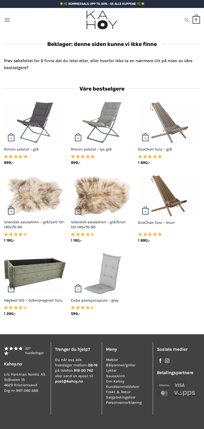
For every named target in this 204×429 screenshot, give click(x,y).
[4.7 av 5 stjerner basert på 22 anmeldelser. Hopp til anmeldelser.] (17, 236)
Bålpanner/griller (120, 365)
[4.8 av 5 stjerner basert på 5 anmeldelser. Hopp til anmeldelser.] (17, 158)
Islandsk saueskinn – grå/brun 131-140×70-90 (98, 224)
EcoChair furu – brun (156, 222)
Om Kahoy (115, 381)
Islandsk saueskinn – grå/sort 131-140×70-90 (34, 224)
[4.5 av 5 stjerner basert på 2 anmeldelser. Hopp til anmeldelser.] (17, 309)
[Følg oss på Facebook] (160, 361)
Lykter (111, 370)
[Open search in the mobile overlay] (187, 20)
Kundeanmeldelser (122, 386)
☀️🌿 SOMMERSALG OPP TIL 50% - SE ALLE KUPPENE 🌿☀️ (102, 4)
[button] (7, 19)
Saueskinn (115, 376)
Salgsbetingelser (120, 397)
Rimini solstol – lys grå (91, 149)
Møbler (112, 360)
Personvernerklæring (124, 402)
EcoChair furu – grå (155, 149)
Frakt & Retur (118, 392)
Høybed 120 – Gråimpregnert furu (33, 300)
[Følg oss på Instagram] (167, 361)
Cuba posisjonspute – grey (94, 300)
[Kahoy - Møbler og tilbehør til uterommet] (102, 20)
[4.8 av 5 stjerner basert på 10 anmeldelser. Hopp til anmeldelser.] (151, 158)
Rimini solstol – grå (21, 149)
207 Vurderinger (34, 350)
